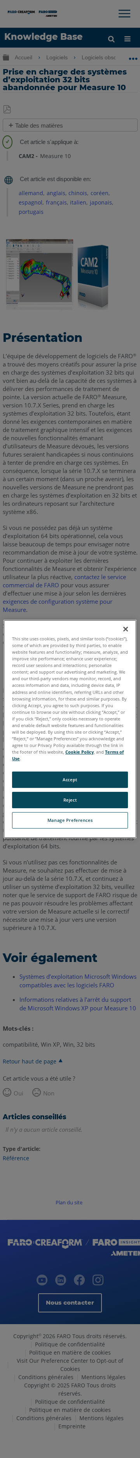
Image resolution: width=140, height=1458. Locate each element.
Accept (70, 779)
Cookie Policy (79, 752)
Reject (70, 800)
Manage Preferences (70, 820)
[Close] (125, 629)
